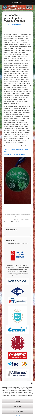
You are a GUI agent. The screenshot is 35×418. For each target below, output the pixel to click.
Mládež (19, 221)
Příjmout (17, 401)
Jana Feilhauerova (16, 24)
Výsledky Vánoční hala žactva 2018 (14, 154)
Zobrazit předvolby (17, 411)
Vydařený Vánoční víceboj (21, 219)
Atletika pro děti (13, 221)
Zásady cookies (17, 415)
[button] (32, 383)
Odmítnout (17, 406)
